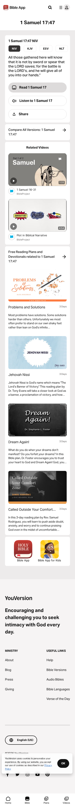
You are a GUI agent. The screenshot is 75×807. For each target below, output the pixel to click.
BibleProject (23, 193)
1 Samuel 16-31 (30, 189)
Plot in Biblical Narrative (35, 235)
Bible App (23, 560)
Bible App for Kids (49, 560)
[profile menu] (64, 7)
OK (63, 763)
